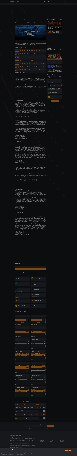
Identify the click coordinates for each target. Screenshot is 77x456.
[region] (38, 452)
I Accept (68, 450)
